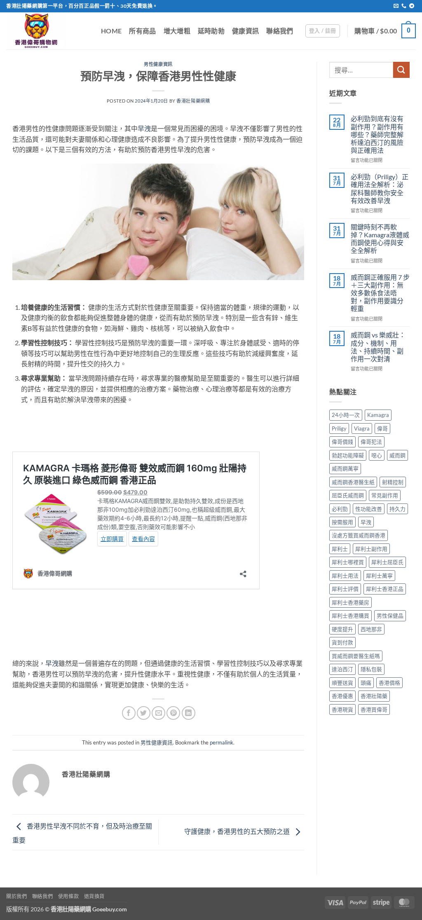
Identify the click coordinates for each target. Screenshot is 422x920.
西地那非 (371, 629)
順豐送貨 (342, 682)
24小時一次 (346, 415)
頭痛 (366, 682)
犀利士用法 (345, 575)
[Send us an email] (396, 6)
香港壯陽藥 (374, 696)
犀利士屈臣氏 (387, 562)
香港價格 (389, 682)
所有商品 (142, 31)
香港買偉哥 (374, 709)
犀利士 (340, 548)
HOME (111, 31)
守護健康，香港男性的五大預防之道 (237, 831)
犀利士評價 (345, 588)
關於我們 (16, 896)
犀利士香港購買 (350, 615)
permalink (221, 742)
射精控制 (392, 482)
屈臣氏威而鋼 (348, 495)
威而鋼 (397, 455)
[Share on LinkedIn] (188, 713)
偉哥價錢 (342, 441)
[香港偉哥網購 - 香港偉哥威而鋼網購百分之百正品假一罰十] (47, 30)
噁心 (376, 455)
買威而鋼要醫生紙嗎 (356, 656)
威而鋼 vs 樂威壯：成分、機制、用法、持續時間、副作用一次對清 (378, 347)
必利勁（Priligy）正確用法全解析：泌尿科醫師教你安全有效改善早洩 (379, 188)
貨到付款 (342, 642)
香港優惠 (342, 696)
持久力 (397, 509)
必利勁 (340, 509)
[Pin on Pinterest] (173, 713)
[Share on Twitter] (143, 713)
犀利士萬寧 (379, 575)
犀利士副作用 (371, 548)
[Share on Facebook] (129, 713)
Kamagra (378, 415)
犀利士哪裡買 (348, 562)
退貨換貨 (94, 896)
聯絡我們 (279, 31)
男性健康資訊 (158, 64)
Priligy (339, 428)
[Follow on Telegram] (411, 6)
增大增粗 (177, 31)
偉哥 (382, 428)
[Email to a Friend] (158, 713)
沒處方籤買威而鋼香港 (358, 535)
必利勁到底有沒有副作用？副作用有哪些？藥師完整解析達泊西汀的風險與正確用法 (377, 134)
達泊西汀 (342, 669)
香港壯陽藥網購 (193, 100)
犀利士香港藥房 (350, 602)
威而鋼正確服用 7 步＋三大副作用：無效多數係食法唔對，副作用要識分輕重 (380, 293)
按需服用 (342, 522)
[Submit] (401, 70)
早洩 (144, 128)
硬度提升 (342, 629)
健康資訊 (245, 31)
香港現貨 (342, 709)
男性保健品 (390, 615)
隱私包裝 (371, 669)
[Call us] (403, 6)
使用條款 (68, 896)
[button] (322, 30)
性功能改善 (368, 509)
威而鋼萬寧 (345, 468)
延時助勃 (211, 31)
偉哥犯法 (371, 441)
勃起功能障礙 (348, 455)
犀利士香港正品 (384, 588)
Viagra (362, 428)
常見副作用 (384, 495)
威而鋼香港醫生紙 (353, 482)
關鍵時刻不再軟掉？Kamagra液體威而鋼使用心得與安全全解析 (380, 239)
